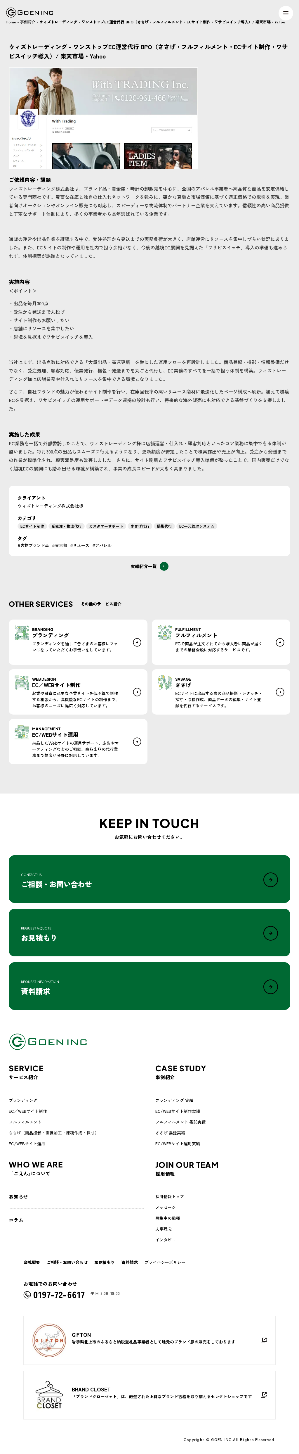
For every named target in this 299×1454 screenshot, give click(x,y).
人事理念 (163, 1229)
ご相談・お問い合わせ (67, 1262)
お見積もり (104, 1262)
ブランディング (23, 1100)
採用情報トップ (169, 1196)
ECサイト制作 (32, 526)
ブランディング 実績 (174, 1100)
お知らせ (18, 1196)
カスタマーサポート (106, 526)
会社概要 (32, 1262)
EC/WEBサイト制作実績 (177, 1111)
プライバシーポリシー (165, 1262)
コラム (16, 1219)
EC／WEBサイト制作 (28, 1111)
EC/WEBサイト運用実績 (177, 1143)
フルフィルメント (25, 1122)
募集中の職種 (167, 1218)
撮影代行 (164, 526)
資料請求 (129, 1262)
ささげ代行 (140, 526)
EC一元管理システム (196, 526)
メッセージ (165, 1207)
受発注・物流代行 (66, 526)
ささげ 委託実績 (170, 1133)
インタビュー (167, 1240)
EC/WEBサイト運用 (27, 1143)
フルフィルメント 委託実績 (180, 1122)
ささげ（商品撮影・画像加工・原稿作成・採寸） (54, 1133)
